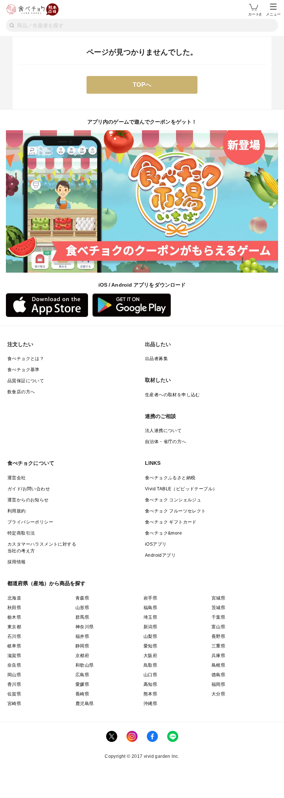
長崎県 (82, 694)
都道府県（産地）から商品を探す (46, 583)
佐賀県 (14, 694)
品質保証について (25, 380)
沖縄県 (150, 703)
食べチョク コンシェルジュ (173, 499)
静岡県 (82, 646)
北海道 (14, 598)
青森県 (82, 598)
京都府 (82, 655)
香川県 (14, 684)
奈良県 (14, 665)
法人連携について (163, 430)
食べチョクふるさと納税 (170, 477)
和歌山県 (84, 665)
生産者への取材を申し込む (172, 394)
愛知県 (150, 646)
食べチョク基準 (23, 369)
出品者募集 (156, 358)
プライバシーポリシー (30, 522)
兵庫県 (218, 655)
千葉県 (218, 617)
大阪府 (150, 655)
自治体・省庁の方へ (165, 441)
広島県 (82, 674)
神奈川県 (84, 626)
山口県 (150, 674)
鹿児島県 (84, 703)
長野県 (218, 636)
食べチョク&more (163, 533)
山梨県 (150, 636)
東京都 (14, 626)
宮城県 (218, 598)
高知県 (150, 684)
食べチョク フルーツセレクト (175, 511)
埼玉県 (150, 617)
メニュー (273, 14)
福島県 (150, 607)
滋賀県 (14, 655)
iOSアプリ (155, 544)
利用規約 (16, 511)
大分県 (218, 694)
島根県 (218, 665)
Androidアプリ (160, 555)
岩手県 (150, 598)
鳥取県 (150, 665)
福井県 (82, 636)
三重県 (218, 646)
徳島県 (218, 674)
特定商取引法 (21, 533)
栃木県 (14, 617)
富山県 (218, 626)
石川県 (14, 636)
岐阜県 (14, 646)
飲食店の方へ (21, 391)
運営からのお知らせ (28, 499)
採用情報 (16, 561)
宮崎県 (14, 703)
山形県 (82, 607)
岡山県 (14, 674)
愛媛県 (82, 684)
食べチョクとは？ (25, 358)
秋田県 (14, 607)
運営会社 (16, 477)
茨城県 (218, 607)
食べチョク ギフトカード (171, 522)
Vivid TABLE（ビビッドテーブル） (181, 488)
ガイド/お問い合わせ (28, 488)
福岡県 (218, 684)
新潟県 (150, 626)
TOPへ (142, 85)
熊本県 (150, 694)
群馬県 (82, 617)
